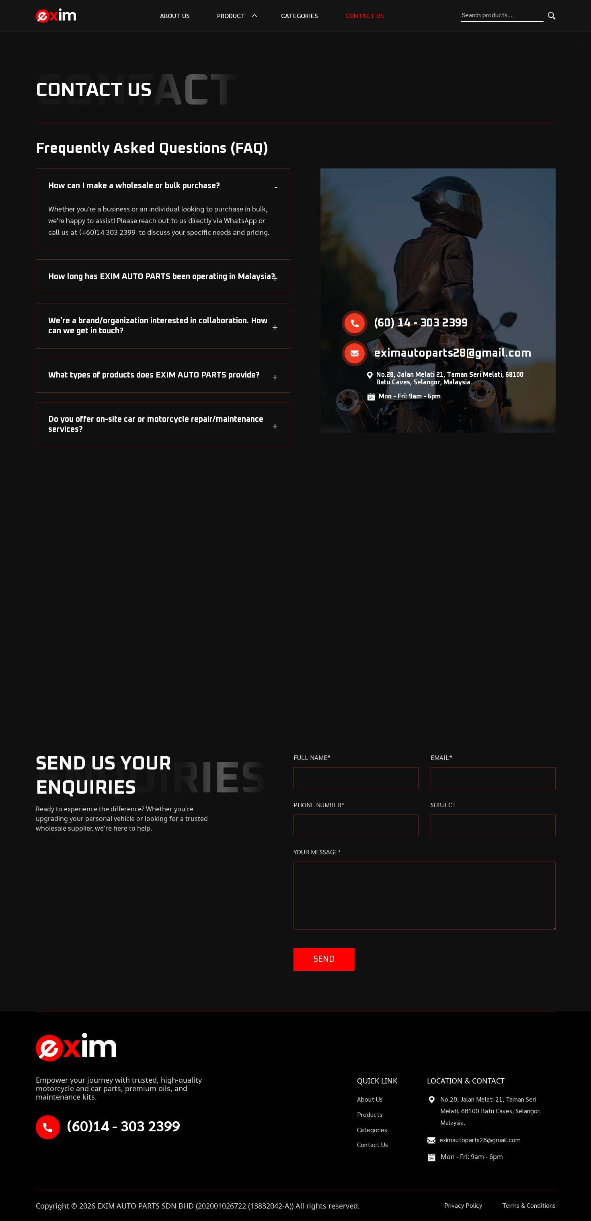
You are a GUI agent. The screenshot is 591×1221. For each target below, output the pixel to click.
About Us (370, 1099)
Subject (443, 804)
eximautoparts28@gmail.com (480, 1139)
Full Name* (311, 757)
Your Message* (317, 852)
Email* (441, 757)
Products (369, 1114)
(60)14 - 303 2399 (123, 1125)
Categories (299, 15)
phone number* (319, 804)
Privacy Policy (463, 1205)
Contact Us (364, 15)
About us (175, 15)
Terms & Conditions (529, 1205)
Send (324, 959)
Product (231, 15)
